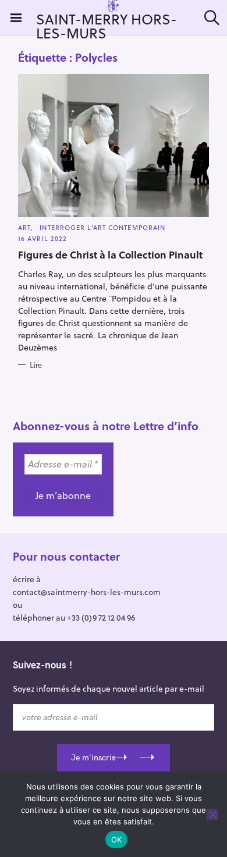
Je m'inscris (93, 757)
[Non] (212, 814)
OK (116, 839)
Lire (36, 365)
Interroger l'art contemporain (102, 227)
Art (24, 227)
